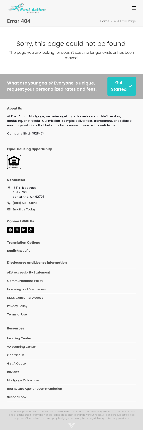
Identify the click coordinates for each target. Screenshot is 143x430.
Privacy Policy (17, 306)
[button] (134, 8)
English (13, 250)
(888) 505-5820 (25, 203)
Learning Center (19, 338)
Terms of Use (17, 314)
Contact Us (15, 355)
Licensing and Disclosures (26, 289)
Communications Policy (25, 281)
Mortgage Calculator (23, 380)
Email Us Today (24, 209)
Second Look (16, 397)
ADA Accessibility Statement (28, 272)
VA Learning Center (21, 347)
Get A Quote (16, 363)
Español (25, 250)
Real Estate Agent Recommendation (34, 389)
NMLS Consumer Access (25, 297)
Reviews (13, 372)
